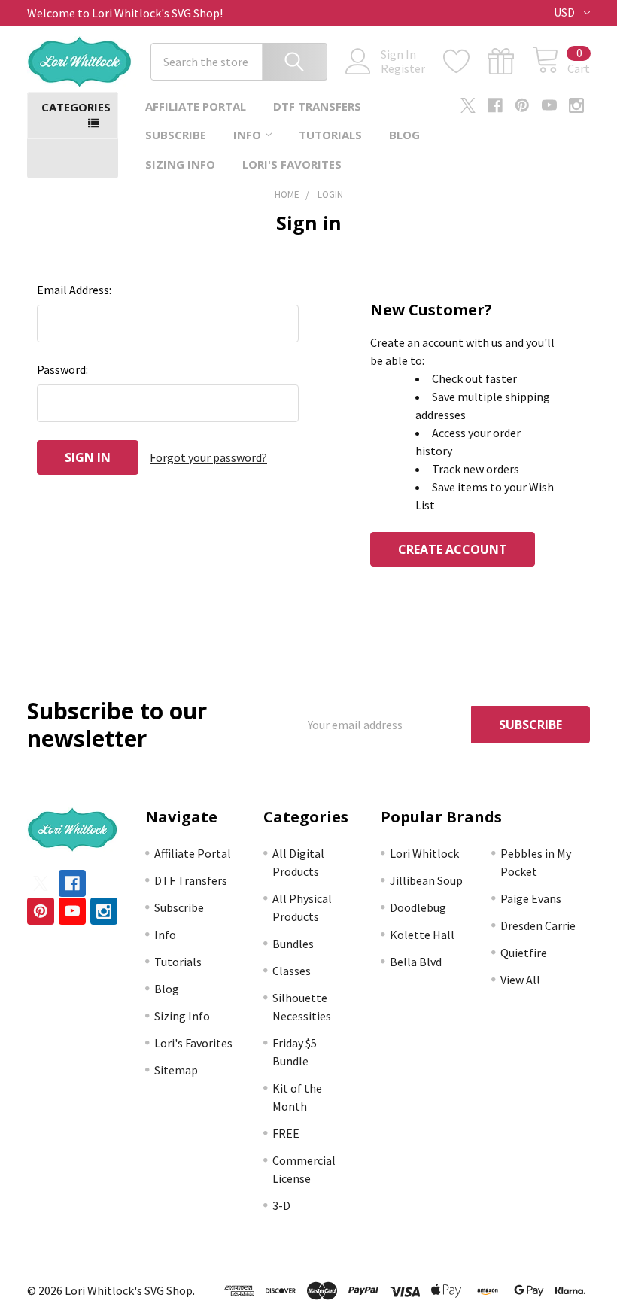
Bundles (293, 943)
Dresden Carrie (538, 925)
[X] (468, 105)
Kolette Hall (422, 934)
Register (403, 68)
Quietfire (523, 952)
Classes (291, 970)
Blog (404, 134)
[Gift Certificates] (510, 61)
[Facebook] (495, 105)
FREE (285, 1133)
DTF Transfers (317, 106)
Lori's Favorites (292, 164)
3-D (281, 1205)
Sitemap (176, 1069)
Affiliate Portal (195, 106)
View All (520, 979)
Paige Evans (530, 898)
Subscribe (175, 134)
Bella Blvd (416, 961)
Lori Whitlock (424, 853)
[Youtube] (549, 105)
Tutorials (330, 134)
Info (247, 134)
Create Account (452, 549)
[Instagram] (576, 105)
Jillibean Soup (426, 880)
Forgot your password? (208, 457)
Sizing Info (180, 164)
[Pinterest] (522, 105)
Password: (62, 369)
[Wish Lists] (465, 61)
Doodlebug (418, 907)
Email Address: (74, 289)
